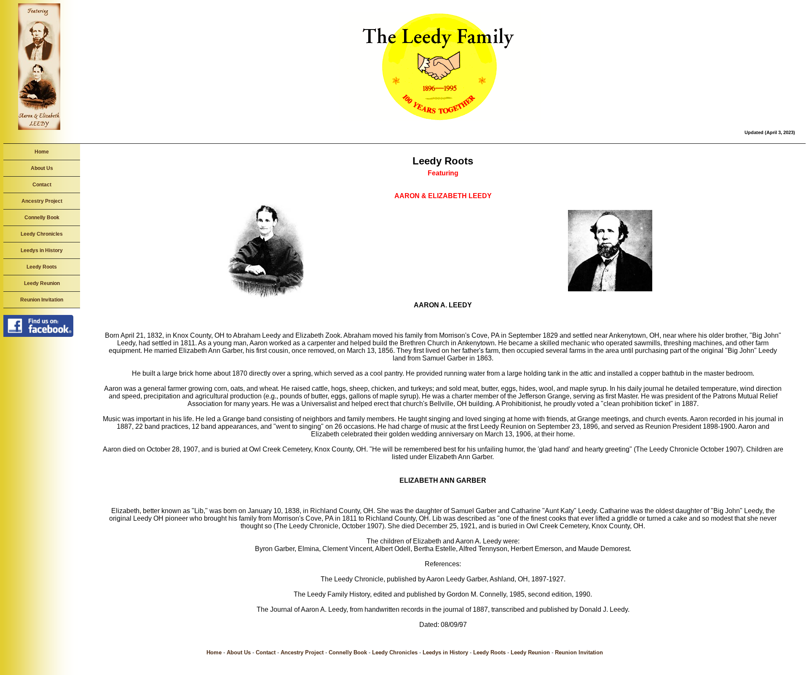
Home (42, 152)
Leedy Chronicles (42, 234)
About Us (42, 168)
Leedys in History (42, 250)
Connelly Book (41, 218)
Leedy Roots (42, 267)
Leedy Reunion (42, 283)
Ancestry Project (41, 201)
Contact (41, 185)
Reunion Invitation (41, 300)
